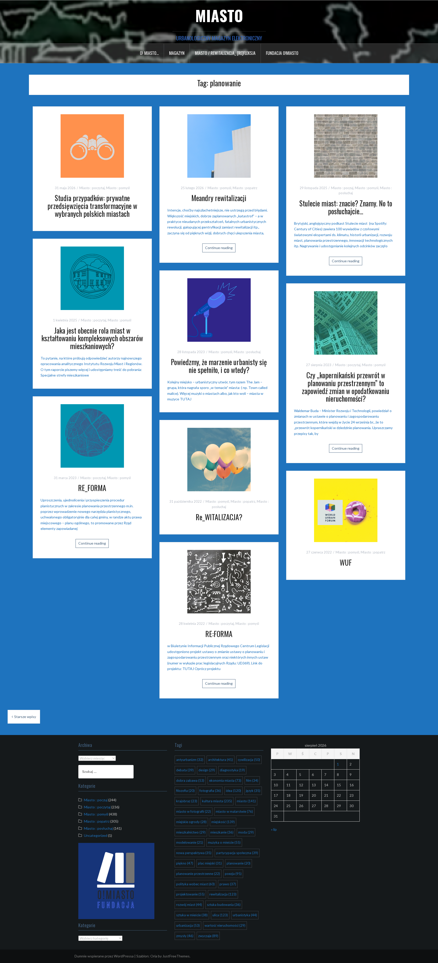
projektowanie (190, 894)
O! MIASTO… (149, 53)
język (253, 791)
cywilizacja (249, 760)
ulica (220, 915)
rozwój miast (189, 905)
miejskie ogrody (191, 822)
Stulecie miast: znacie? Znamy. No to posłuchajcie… (345, 207)
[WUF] (345, 510)
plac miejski (210, 863)
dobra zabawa (190, 780)
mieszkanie (221, 832)
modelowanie (189, 842)
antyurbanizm (189, 760)
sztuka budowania (224, 905)
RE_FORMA (92, 488)
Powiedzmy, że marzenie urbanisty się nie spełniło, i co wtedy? (219, 366)
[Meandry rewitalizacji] (219, 145)
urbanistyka (245, 915)
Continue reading (219, 248)
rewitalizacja (222, 894)
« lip (274, 829)
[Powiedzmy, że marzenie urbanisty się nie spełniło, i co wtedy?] (219, 309)
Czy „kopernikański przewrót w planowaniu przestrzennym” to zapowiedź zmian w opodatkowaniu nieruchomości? (345, 387)
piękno (184, 863)
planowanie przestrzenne (198, 874)
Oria (153, 956)
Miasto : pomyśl (118, 188)
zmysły (184, 936)
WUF (346, 562)
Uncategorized (95, 835)
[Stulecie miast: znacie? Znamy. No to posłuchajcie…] (345, 145)
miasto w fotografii (193, 811)
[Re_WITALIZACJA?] (219, 459)
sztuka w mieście (192, 915)
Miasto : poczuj (342, 188)
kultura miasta (217, 801)
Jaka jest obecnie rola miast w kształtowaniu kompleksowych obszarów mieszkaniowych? (92, 338)
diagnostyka (232, 770)
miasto (246, 801)
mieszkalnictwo (191, 832)
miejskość (223, 822)
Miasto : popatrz (245, 188)
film (252, 780)
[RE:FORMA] (219, 581)
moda (246, 832)
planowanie (238, 863)
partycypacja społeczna (237, 853)
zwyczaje (208, 936)
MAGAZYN (177, 53)
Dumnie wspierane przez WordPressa (104, 956)
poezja (233, 874)
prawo (228, 884)
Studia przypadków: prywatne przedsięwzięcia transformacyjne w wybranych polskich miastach (92, 206)
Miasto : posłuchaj (247, 352)
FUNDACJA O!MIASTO (282, 53)
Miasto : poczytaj (92, 188)
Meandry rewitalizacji (218, 198)
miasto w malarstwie (234, 811)
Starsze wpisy (25, 716)
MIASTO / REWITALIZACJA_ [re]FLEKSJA (225, 53)
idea (233, 791)
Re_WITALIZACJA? (219, 517)
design (206, 770)
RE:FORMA (218, 634)
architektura (220, 760)
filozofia (185, 791)
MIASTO (219, 15)
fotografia (210, 791)
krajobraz (186, 801)
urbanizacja (188, 925)
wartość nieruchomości (225, 925)
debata (185, 770)
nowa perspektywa (193, 853)
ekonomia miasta (225, 780)
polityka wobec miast (195, 884)
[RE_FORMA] (92, 435)
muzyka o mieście (224, 842)
